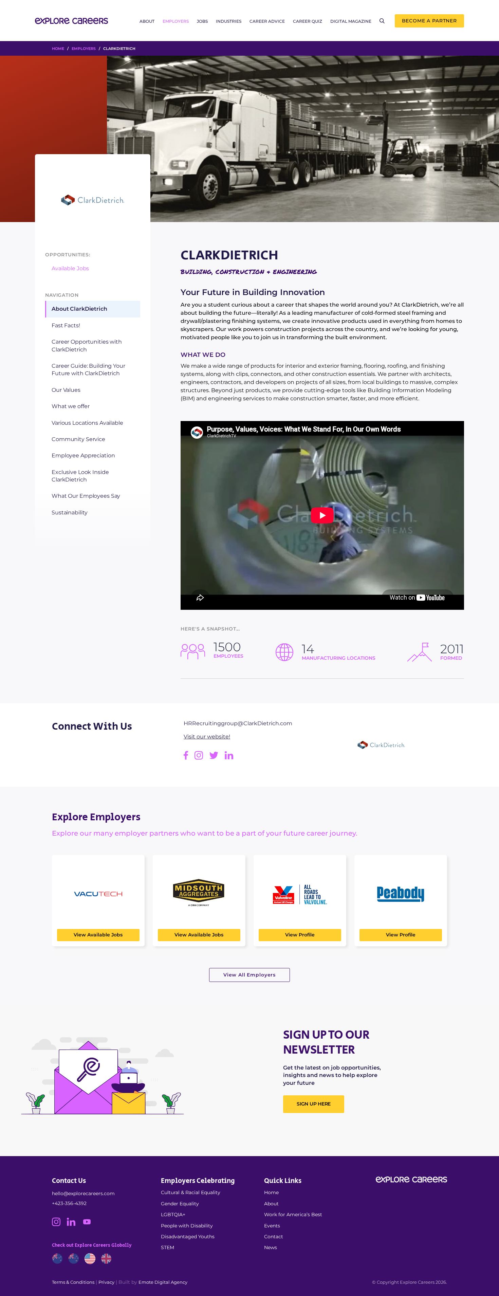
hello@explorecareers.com (83, 1193)
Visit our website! (207, 736)
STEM (167, 1247)
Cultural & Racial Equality (190, 1192)
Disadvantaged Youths (188, 1237)
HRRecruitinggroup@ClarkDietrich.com (238, 723)
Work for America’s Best (293, 1214)
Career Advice (267, 21)
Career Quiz (307, 21)
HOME (58, 48)
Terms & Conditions (73, 1282)
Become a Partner (429, 21)
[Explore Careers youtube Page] (89, 1224)
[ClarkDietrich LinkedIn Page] (231, 757)
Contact (273, 1237)
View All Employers (249, 975)
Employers (176, 21)
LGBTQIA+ (173, 1214)
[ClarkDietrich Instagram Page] (202, 757)
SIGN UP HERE (314, 1104)
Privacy (106, 1282)
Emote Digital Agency (162, 1282)
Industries (228, 21)
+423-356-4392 (69, 1203)
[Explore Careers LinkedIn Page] (74, 1224)
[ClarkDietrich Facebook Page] (189, 757)
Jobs (202, 21)
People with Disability (187, 1226)
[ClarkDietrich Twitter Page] (217, 757)
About (147, 21)
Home (271, 1192)
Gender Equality (180, 1204)
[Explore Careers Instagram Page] (59, 1224)
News (270, 1247)
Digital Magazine (350, 21)
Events (272, 1226)
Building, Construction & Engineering (249, 271)
